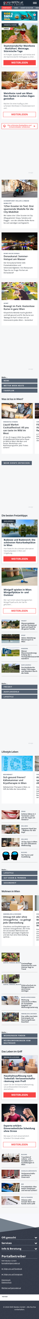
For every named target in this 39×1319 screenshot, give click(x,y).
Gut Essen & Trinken (15, 878)
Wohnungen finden (14, 1035)
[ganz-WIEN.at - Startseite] (19, 3)
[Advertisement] (19, 152)
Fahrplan (9, 390)
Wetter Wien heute (14, 385)
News (6, 381)
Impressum (6, 1280)
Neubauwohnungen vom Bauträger (17, 1041)
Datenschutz (6, 1282)
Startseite (7, 8)
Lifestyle (9, 697)
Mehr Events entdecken (17, 463)
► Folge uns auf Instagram (12, 1274)
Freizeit (8, 687)
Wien (16, 8)
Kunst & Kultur (27, 8)
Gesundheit (10, 883)
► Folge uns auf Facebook (12, 1269)
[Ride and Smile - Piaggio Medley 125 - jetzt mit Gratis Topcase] (19, 16)
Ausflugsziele (11, 692)
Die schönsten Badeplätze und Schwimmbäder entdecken (19, 126)
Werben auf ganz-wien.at (11, 1288)
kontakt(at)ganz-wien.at (11, 1263)
